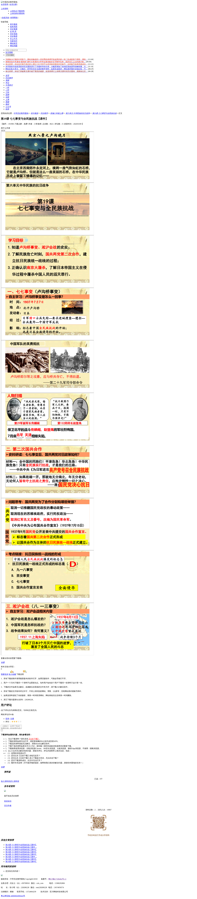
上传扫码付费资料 (17, 13)
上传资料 (4, 9)
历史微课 (13, 29)
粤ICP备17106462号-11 (57, 879)
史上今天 (13, 39)
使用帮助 (14, 18)
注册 (12, 719)
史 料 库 (13, 31)
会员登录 (4, 4)
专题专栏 (13, 41)
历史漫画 (13, 34)
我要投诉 (4, 674)
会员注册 (13, 4)
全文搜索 (9, 52)
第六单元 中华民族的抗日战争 (78, 113)
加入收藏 (12, 674)
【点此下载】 (33, 739)
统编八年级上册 (56, 113)
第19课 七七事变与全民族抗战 (104, 113)
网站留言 (13, 43)
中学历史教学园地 (21, 113)
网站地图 (13, 46)
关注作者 (7, 806)
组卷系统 (13, 27)
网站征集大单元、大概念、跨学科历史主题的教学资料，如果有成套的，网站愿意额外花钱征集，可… (46, 69)
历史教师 (13, 36)
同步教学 (44, 113)
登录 (7, 719)
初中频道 (13, 24)
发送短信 (7, 801)
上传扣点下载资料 (17, 11)
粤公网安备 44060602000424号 (13, 896)
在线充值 (5, 18)
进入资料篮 (14, 781)
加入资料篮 (5, 781)
